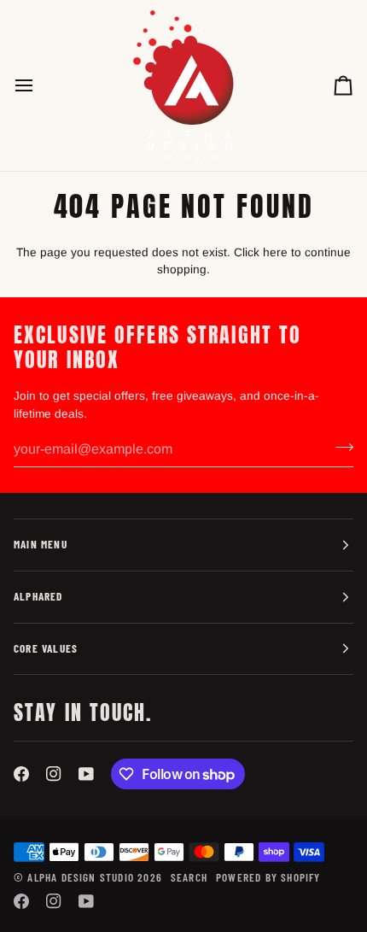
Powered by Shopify (268, 877)
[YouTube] (86, 774)
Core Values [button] (46, 648)
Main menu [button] (40, 544)
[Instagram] (53, 774)
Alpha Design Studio (80, 877)
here (275, 252)
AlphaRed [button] (38, 596)
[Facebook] (21, 774)
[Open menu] (39, 85)
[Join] (339, 446)
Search (189, 877)
